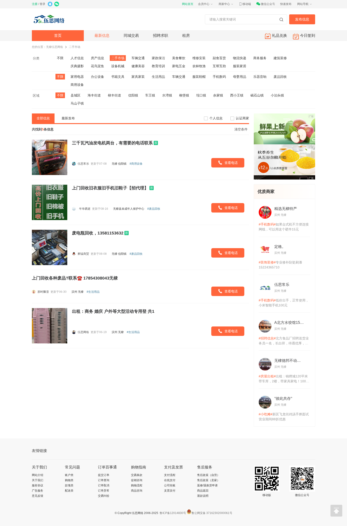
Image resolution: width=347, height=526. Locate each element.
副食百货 (219, 58)
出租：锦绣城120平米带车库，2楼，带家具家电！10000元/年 (284, 379)
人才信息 (77, 58)
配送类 (69, 490)
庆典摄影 (77, 66)
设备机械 (117, 66)
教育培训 (158, 66)
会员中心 (203, 4)
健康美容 (138, 66)
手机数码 (219, 77)
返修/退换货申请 (207, 485)
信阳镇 (133, 95)
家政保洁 (158, 58)
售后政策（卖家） (208, 480)
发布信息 (302, 19)
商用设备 (77, 85)
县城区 (75, 95)
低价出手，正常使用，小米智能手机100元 (284, 302)
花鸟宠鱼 (97, 66)
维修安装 (199, 58)
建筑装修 (280, 58)
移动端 (246, 4)
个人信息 (216, 118)
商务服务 (260, 58)
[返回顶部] (336, 511)
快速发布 (286, 4)
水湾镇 (167, 95)
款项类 (69, 485)
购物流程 (136, 485)
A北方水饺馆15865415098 (289, 323)
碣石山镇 (257, 95)
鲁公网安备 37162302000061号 (211, 513)
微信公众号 (268, 4)
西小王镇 (236, 95)
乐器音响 (260, 77)
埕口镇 (201, 95)
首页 (58, 35)
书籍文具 (117, 77)
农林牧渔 (199, 66)
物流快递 (239, 58)
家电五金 (178, 66)
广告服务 (37, 490)
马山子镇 (77, 103)
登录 (42, 4)
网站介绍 (37, 475)
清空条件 (241, 129)
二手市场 (74, 47)
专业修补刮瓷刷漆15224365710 (280, 264)
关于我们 (37, 480)
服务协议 (37, 485)
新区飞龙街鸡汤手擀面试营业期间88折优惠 (284, 416)
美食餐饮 (178, 58)
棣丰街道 (114, 95)
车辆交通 (138, 58)
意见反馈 (37, 495)
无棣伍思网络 (54, 47)
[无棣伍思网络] (50, 19)
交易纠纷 (103, 495)
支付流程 (169, 475)
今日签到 (307, 35)
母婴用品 (239, 77)
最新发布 (68, 118)
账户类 (69, 475)
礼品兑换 (279, 35)
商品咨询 (136, 490)
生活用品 (158, 77)
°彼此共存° (283, 399)
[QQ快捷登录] (50, 4)
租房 (186, 35)
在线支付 (169, 480)
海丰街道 (94, 95)
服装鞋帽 (199, 77)
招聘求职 (160, 35)
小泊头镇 (277, 95)
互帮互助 (219, 66)
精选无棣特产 (285, 209)
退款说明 (202, 495)
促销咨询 (136, 480)
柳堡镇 (184, 95)
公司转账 (169, 485)
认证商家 (242, 118)
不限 (60, 58)
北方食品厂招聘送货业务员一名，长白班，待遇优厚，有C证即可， (284, 341)
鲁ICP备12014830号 (172, 513)
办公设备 (97, 77)
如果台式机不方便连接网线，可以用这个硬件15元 (284, 226)
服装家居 (239, 66)
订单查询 (103, 480)
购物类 (69, 480)
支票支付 (169, 490)
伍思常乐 (281, 285)
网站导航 (303, 4)
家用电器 (77, 77)
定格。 (280, 247)
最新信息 (102, 35)
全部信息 (43, 118)
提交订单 (103, 475)
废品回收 (280, 77)
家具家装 (138, 77)
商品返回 (202, 490)
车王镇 (150, 95)
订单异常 (103, 490)
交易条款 (136, 475)
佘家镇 (218, 95)
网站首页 (187, 4)
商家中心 (224, 4)
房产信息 (97, 58)
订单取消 (103, 485)
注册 (35, 4)
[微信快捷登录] (57, 4)
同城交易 (131, 35)
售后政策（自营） (208, 475)
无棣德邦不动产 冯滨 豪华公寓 (289, 361)
